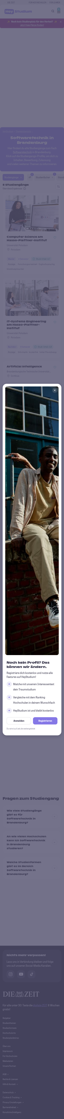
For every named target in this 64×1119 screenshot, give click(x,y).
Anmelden (18, 720)
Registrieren (45, 720)
